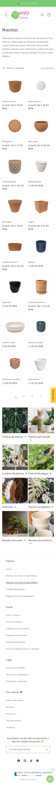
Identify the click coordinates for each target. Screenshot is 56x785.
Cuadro (31, 222)
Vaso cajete (6, 222)
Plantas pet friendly (39, 436)
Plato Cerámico (34, 101)
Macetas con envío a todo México (22, 582)
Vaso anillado (33, 379)
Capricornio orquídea (11, 379)
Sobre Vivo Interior (15, 700)
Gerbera (31, 262)
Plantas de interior (12, 436)
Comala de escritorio (36, 302)
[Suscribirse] (46, 749)
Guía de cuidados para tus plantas (22, 648)
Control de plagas (38, 473)
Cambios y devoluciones (17, 628)
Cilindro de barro (9, 101)
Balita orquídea (34, 181)
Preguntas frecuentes (16, 635)
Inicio (8, 569)
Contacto (10, 727)
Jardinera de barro (10, 262)
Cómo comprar (13, 615)
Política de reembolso (16, 681)
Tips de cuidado (13, 720)
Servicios (10, 707)
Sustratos (7, 506)
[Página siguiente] (40, 396)
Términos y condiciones (17, 674)
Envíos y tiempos (14, 621)
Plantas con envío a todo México (21, 575)
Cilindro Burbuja (9, 181)
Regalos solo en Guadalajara (20, 596)
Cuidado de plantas (13, 473)
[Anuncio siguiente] (50, 3)
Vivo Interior (31, 779)
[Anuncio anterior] (5, 3)
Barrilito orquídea (35, 342)
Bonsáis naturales (12, 540)
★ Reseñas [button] (53, 395)
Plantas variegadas (39, 506)
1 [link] (16, 396)
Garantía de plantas (15, 642)
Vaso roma (6, 302)
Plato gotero (7, 141)
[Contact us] (50, 779)
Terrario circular (8, 342)
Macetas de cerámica (40, 540)
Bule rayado (33, 141)
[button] (6, 15)
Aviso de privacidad (15, 667)
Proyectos (11, 713)
